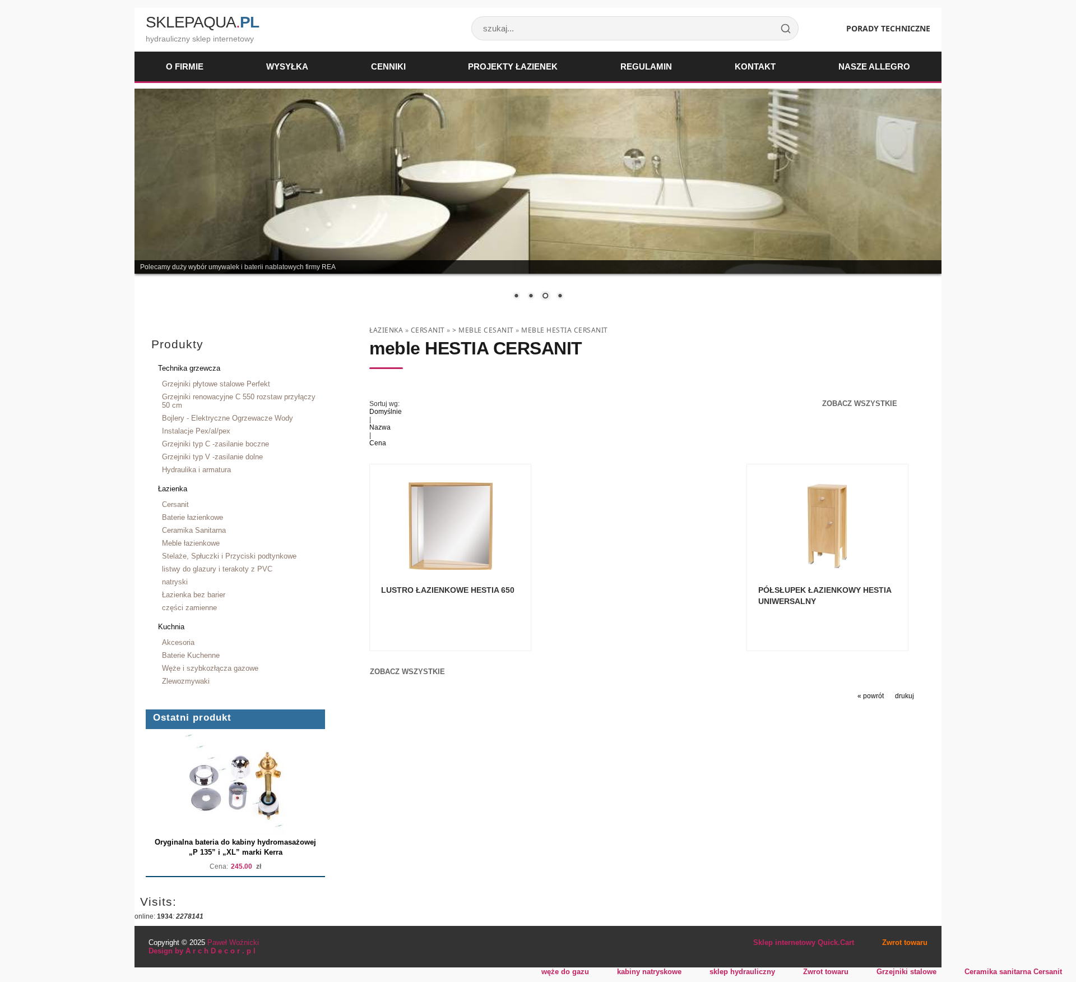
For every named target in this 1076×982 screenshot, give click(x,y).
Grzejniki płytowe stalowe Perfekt (216, 384)
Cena (377, 443)
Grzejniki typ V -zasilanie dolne (212, 457)
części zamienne (189, 607)
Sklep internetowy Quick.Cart (803, 942)
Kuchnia (171, 627)
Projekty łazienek (513, 66)
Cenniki (388, 66)
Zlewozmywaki (186, 681)
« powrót (870, 696)
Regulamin (646, 66)
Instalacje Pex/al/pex (196, 431)
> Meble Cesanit (483, 330)
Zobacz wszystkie (859, 403)
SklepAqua (202, 22)
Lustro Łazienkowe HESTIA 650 (447, 589)
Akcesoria (178, 642)
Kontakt (755, 66)
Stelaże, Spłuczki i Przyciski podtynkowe (229, 556)
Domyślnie (385, 412)
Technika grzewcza (189, 368)
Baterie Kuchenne (191, 655)
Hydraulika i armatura (196, 469)
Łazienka (172, 489)
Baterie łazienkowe (192, 517)
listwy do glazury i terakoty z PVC (217, 569)
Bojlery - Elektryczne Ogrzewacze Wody (227, 418)
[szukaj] (786, 29)
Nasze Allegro (874, 66)
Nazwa (380, 427)
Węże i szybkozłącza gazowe (210, 668)
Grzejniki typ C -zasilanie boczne (215, 444)
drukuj (904, 696)
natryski (175, 582)
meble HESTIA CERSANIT (564, 330)
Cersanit (175, 504)
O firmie (184, 66)
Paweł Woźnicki (233, 942)
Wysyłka (287, 66)
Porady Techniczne (888, 28)
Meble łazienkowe (191, 543)
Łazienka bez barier (193, 595)
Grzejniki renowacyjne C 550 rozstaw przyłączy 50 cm (239, 401)
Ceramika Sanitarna (194, 530)
